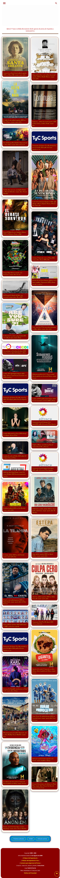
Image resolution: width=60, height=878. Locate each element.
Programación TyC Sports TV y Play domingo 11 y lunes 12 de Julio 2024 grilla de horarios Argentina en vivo (44, 147)
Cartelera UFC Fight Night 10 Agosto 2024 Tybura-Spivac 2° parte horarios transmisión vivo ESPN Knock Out (15, 375)
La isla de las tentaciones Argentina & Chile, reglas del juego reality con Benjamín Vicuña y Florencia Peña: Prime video (44, 203)
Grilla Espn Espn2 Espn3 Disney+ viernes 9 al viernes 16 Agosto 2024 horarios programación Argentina (14, 474)
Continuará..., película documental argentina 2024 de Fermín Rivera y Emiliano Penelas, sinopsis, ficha (44, 123)
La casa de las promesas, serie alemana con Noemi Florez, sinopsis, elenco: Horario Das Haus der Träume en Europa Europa (44, 786)
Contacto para (30, 863)
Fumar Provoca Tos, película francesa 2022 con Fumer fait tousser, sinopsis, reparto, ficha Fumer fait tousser (44, 718)
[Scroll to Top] (56, 874)
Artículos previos (42, 839)
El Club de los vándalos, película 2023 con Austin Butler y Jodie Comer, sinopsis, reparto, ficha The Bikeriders (44, 510)
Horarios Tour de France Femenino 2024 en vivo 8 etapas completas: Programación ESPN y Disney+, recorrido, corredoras (44, 282)
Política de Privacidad (30, 873)
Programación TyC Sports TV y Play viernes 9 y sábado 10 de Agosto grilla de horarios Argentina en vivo (15, 399)
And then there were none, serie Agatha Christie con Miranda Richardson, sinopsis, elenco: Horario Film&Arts (15, 191)
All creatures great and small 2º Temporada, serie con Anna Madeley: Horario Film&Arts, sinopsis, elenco (15, 734)
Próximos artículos (18, 839)
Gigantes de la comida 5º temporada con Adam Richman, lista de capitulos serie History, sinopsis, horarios (44, 671)
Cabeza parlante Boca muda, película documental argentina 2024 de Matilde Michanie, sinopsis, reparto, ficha (43, 76)
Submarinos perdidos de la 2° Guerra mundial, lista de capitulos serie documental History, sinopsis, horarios (44, 376)
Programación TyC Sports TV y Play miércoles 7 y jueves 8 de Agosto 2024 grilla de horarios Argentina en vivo (15, 648)
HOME (31, 839)
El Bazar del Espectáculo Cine (30, 860)
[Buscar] (56, 3)
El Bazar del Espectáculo (30, 858)
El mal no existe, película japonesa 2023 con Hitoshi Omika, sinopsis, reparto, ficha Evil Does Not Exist (14, 602)
